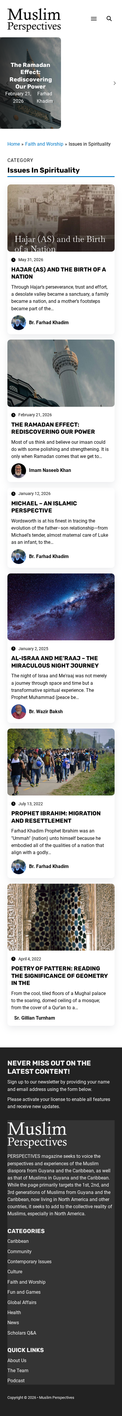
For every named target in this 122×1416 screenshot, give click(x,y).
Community (19, 1251)
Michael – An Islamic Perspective (44, 507)
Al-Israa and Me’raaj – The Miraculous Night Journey (55, 662)
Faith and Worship (26, 1282)
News (13, 1322)
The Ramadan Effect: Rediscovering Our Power (30, 76)
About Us (16, 1360)
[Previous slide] (7, 83)
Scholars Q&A (21, 1333)
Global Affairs (21, 1302)
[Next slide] (114, 83)
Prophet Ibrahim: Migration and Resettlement (56, 817)
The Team (17, 1370)
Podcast (16, 1380)
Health (14, 1312)
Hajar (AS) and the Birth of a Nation (58, 273)
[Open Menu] (94, 18)
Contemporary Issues (29, 1261)
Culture (14, 1271)
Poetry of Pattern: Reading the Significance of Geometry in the (59, 975)
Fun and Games (24, 1292)
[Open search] (109, 18)
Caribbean (18, 1241)
